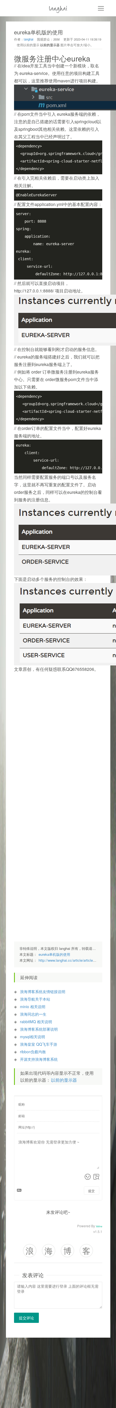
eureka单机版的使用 (54, 954)
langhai (58, 8)
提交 (91, 1190)
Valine (99, 1226)
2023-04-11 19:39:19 (87, 39)
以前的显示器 (50, 45)
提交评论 (26, 1317)
